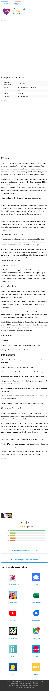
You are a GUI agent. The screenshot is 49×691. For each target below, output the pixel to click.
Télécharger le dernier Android (25, 560)
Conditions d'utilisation (31, 683)
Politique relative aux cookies (24, 687)
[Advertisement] (24, 45)
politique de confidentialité (18, 685)
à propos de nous (15, 683)
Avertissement (34, 685)
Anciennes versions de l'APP (26, 551)
